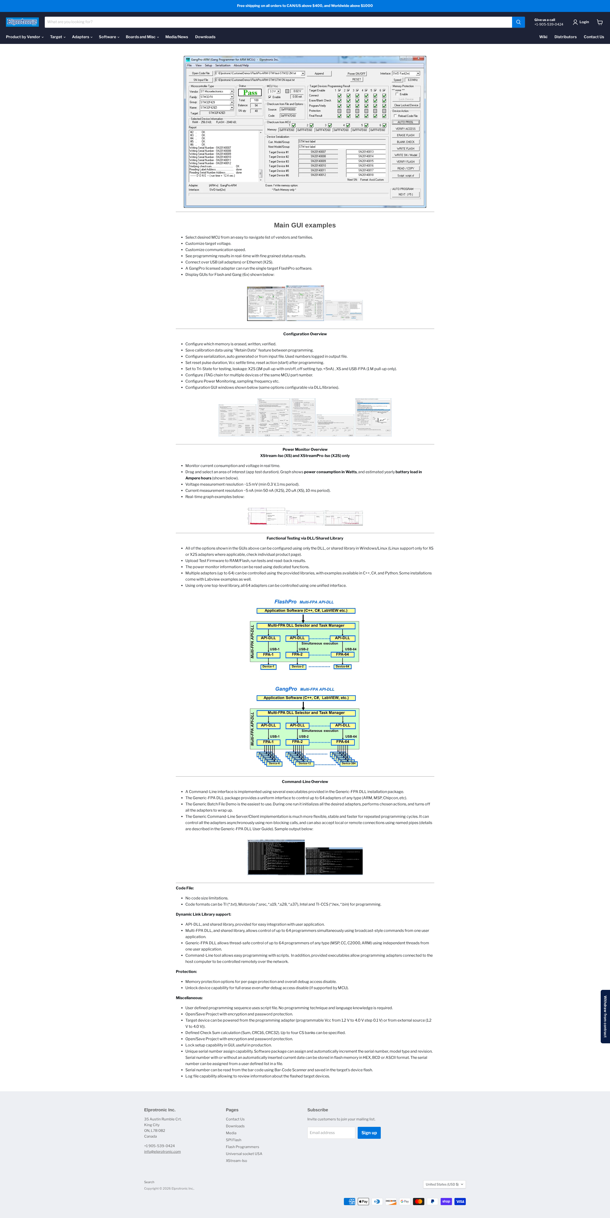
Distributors (565, 37)
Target (56, 37)
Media (231, 1133)
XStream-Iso (236, 1161)
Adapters (81, 37)
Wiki (543, 37)
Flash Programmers (242, 1147)
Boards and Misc (141, 37)
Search (149, 1182)
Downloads (205, 37)
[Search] (518, 22)
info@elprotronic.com (162, 1152)
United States (442, 1184)
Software (108, 37)
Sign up (369, 1132)
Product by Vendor (23, 37)
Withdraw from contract (605, 1017)
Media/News (176, 37)
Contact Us (594, 37)
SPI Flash (233, 1140)
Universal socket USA (244, 1154)
